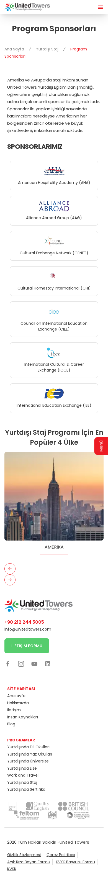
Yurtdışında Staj (22, 782)
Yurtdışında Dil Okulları (28, 747)
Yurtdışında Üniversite (28, 761)
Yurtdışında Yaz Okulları (29, 754)
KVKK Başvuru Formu (75, 862)
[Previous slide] (10, 568)
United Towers (74, 842)
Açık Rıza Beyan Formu (28, 862)
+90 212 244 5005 (24, 622)
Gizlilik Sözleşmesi (24, 854)
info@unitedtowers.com (27, 629)
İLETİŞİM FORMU (26, 646)
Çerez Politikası (61, 854)
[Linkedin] (47, 663)
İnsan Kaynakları (22, 717)
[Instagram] (21, 663)
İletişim (14, 710)
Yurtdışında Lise (22, 768)
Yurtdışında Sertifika (26, 789)
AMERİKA (54, 547)
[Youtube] (34, 663)
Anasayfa (16, 695)
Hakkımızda (18, 703)
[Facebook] (7, 663)
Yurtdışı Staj (48, 49)
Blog (11, 724)
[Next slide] (10, 579)
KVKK (11, 869)
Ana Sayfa (14, 49)
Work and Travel (22, 775)
